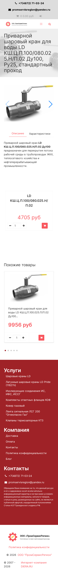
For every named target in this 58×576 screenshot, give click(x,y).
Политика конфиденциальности (26, 453)
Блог (9, 458)
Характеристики (39, 133)
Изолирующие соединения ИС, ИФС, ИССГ (25, 392)
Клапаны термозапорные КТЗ (24, 420)
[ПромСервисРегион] (16, 24)
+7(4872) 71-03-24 (31, 3)
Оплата (10, 441)
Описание (18, 133)
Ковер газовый (15, 405)
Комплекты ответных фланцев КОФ (28, 399)
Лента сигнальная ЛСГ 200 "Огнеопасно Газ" (23, 413)
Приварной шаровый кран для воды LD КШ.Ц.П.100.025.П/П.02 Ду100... (28, 312)
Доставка (12, 435)
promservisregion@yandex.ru (31, 9)
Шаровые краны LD (18, 376)
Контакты (12, 447)
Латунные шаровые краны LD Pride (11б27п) (28, 383)
